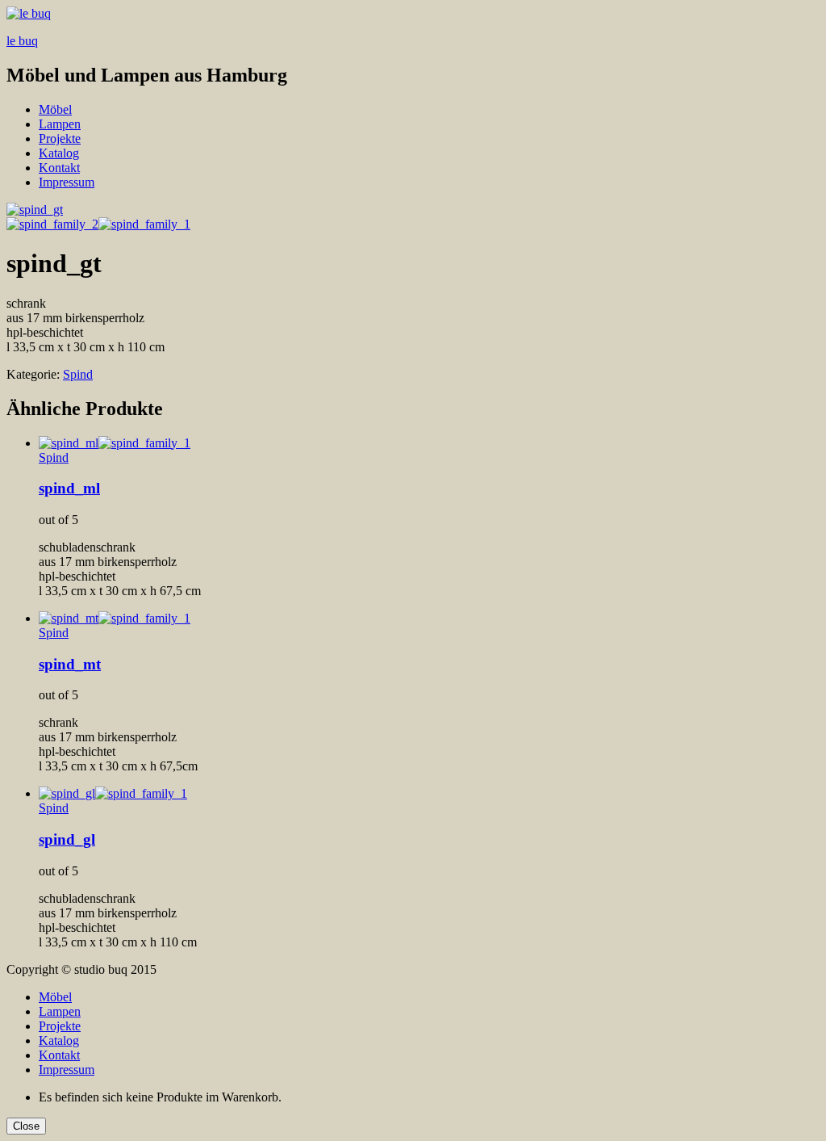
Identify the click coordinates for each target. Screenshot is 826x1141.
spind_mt (70, 664)
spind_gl (67, 839)
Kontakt (59, 167)
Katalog (59, 153)
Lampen (60, 124)
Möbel (55, 109)
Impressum (66, 182)
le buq (22, 41)
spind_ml (69, 488)
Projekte (60, 138)
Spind (78, 374)
